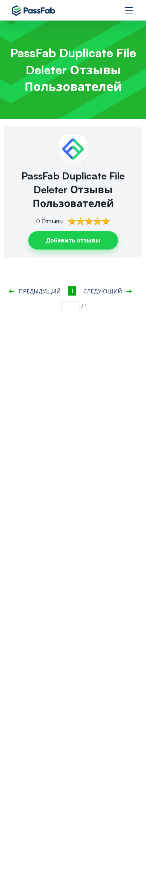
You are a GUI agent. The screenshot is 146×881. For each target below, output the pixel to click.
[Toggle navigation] (129, 10)
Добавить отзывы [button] (73, 240)
